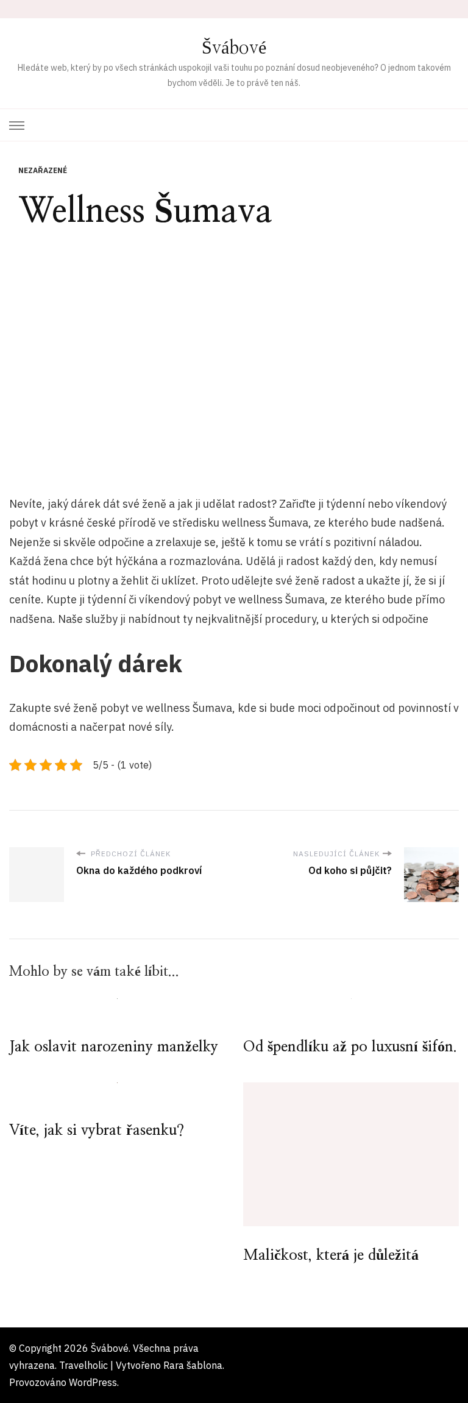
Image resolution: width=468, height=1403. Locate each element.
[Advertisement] (234, 352)
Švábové (234, 48)
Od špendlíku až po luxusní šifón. (350, 1047)
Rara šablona (192, 1365)
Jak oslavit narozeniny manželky (113, 1047)
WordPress (93, 1382)
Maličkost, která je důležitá (331, 1255)
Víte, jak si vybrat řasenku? (96, 1130)
